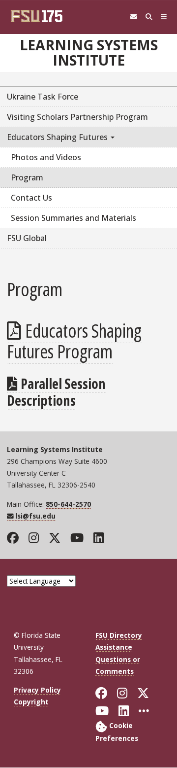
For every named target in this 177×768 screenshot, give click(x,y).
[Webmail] (133, 17)
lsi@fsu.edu (35, 516)
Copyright (31, 701)
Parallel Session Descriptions (56, 392)
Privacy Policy (37, 690)
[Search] (148, 17)
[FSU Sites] (164, 17)
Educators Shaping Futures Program (74, 340)
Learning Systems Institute (89, 52)
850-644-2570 (68, 504)
